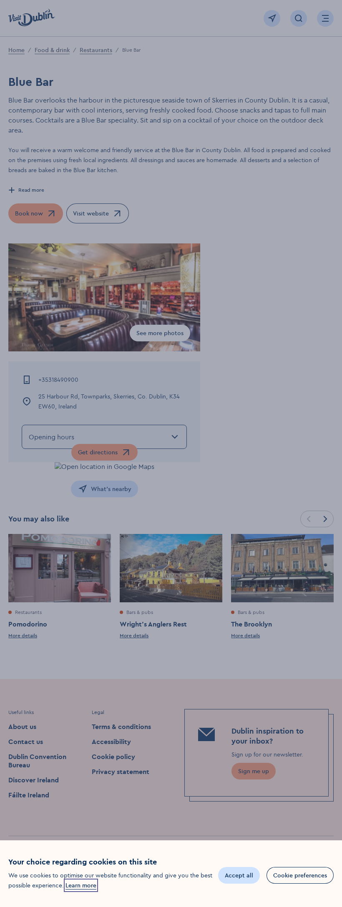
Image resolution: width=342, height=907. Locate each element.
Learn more (80, 885)
